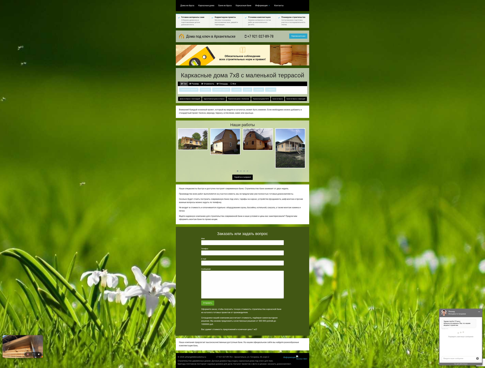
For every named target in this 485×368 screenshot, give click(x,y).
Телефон (204, 249)
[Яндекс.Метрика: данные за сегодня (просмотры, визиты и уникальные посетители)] (301, 357)
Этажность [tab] (208, 84)
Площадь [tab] (223, 84)
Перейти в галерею (242, 177)
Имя (203, 239)
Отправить (207, 303)
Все (234, 84)
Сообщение (206, 269)
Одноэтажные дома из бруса (214, 99)
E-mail (203, 259)
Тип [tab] (185, 84)
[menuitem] (187, 5)
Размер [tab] (195, 84)
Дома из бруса (187, 5)
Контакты (279, 5)
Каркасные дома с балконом (238, 99)
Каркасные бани (243, 5)
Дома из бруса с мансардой (190, 99)
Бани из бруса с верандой (296, 99)
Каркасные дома (206, 5)
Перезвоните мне (298, 36)
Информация (261, 5)
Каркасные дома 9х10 (261, 99)
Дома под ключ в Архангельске (210, 36)
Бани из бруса (225, 5)
